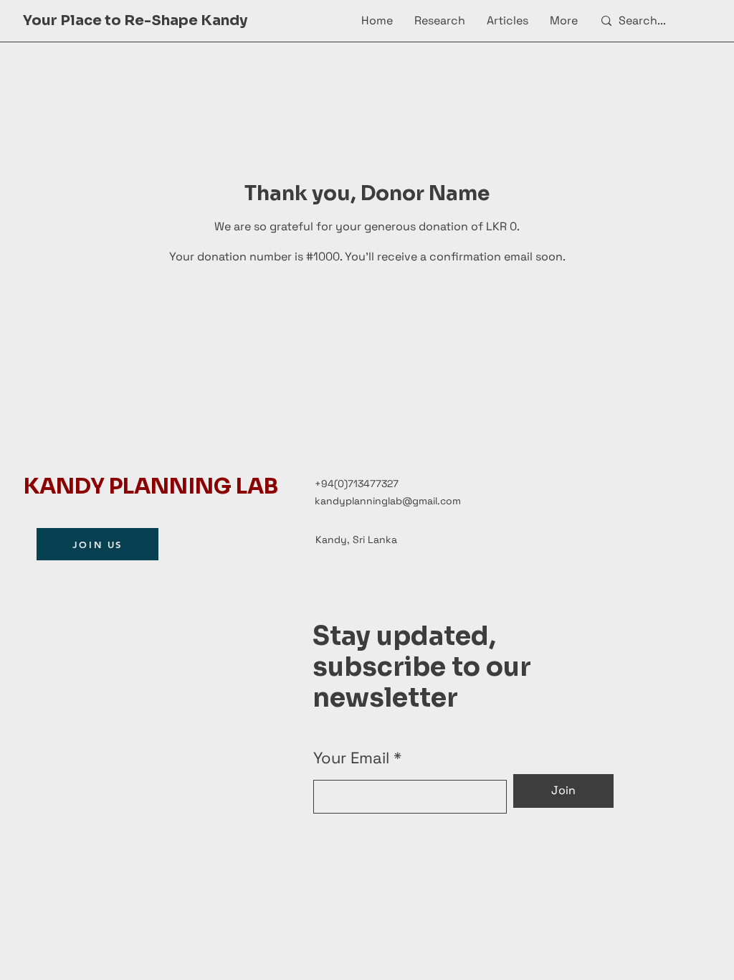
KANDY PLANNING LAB (151, 486)
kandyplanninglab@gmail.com (388, 500)
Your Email (351, 757)
